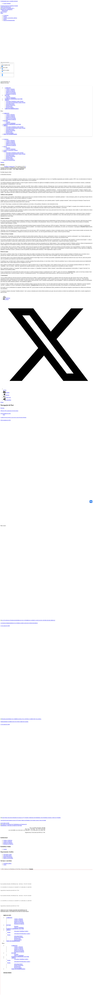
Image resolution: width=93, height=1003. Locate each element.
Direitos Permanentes (10, 105)
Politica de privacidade (11, 92)
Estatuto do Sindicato (10, 91)
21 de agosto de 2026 (5, 625)
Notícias (7, 95)
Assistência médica (7, 863)
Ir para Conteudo (7, 3)
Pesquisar (8, 96)
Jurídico (7, 100)
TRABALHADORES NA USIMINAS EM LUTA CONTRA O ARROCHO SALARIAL (14, 721)
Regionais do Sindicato (11, 94)
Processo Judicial (9, 107)
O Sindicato (8, 87)
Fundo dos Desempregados (12, 108)
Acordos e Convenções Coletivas (13, 99)
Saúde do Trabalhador (10, 97)
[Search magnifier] (2, 66)
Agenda (5, 849)
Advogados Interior (10, 103)
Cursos (4, 864)
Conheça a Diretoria (10, 89)
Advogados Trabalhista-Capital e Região (14, 101)
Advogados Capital (7, 854)
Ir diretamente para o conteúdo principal (9, 1)
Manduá (31, 869)
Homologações (9, 106)
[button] (39, 111)
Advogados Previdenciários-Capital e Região (15, 102)
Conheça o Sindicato (10, 90)
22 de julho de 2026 (5, 823)
